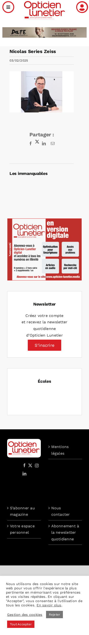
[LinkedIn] (24, 473)
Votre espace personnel (22, 529)
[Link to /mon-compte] (82, 7)
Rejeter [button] (54, 614)
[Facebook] (24, 465)
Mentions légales (60, 450)
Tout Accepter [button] (21, 624)
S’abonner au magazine (22, 511)
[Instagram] (36, 465)
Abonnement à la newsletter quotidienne (65, 532)
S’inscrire (44, 345)
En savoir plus (49, 605)
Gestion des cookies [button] (24, 615)
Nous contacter (60, 511)
